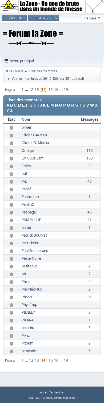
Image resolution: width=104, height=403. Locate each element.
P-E (24, 181)
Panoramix (30, 196)
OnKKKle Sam (32, 158)
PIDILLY (28, 312)
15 (51, 89)
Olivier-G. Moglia (35, 142)
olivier (27, 127)
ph (24, 273)
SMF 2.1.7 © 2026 (40, 397)
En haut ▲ (57, 392)
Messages (89, 119)
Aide (43, 392)
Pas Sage (29, 212)
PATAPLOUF (31, 219)
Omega (28, 150)
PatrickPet (30, 243)
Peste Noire (31, 258)
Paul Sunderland (35, 250)
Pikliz (26, 335)
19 (66, 89)
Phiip (26, 281)
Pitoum (27, 343)
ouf (24, 173)
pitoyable (29, 351)
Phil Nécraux (32, 289)
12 (31, 89)
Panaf (26, 189)
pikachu (28, 327)
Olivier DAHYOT (34, 135)
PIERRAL (28, 320)
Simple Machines (64, 397)
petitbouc (29, 266)
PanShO (28, 204)
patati (26, 227)
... (27, 89)
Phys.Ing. (29, 304)
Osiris (26, 165)
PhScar (27, 297)
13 (37, 89)
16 (56, 89)
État (11, 119)
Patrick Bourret (34, 235)
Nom (26, 119)
